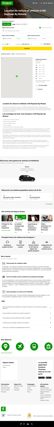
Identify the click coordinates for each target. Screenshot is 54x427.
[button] (16, 76)
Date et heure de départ (8, 35)
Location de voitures (5, 53)
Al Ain (13, 53)
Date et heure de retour (34, 35)
